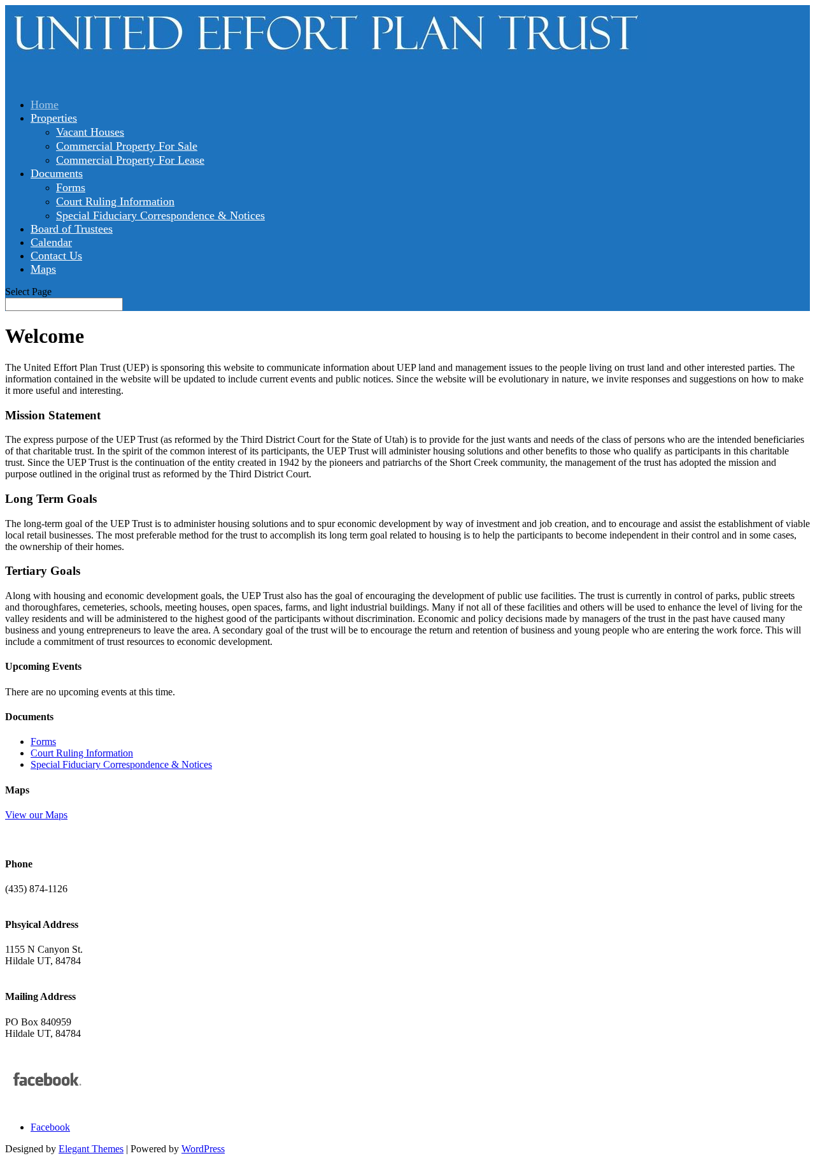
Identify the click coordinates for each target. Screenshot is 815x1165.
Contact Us (56, 255)
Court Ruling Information (115, 201)
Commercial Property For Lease (130, 160)
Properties (54, 118)
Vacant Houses (90, 132)
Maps (43, 269)
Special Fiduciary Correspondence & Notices (160, 215)
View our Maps (36, 814)
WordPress (203, 1148)
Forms (70, 187)
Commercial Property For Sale (126, 146)
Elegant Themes (91, 1148)
